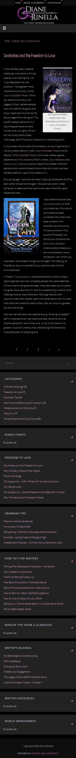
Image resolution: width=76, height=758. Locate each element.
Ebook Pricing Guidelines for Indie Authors (26, 587)
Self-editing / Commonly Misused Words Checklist (30, 532)
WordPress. (51, 753)
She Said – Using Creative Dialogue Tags (25, 537)
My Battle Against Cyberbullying (20, 655)
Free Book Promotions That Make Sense (25, 582)
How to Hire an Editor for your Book (23, 598)
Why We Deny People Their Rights (22, 470)
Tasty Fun (9, 413)
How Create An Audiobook (18, 571)
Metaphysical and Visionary (18, 408)
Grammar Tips (11, 397)
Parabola (37, 753)
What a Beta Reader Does (17, 609)
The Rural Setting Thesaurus (19, 577)
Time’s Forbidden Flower (24, 155)
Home (18, 2)
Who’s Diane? (54, 2)
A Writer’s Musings (13, 386)
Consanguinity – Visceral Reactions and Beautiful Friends (34, 492)
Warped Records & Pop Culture (20, 418)
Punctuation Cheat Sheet (17, 526)
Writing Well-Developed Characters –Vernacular (29, 566)
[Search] (68, 364)
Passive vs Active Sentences (18, 521)
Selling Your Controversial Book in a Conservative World (33, 603)
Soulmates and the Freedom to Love (29, 55)
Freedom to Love (13, 392)
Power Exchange (12, 476)
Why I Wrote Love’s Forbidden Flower (24, 497)
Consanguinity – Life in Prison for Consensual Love (31, 481)
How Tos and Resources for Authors (23, 402)
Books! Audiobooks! (34, 2)
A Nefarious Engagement (17, 671)
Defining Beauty (12, 661)
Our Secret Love (12, 486)
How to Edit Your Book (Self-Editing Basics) (26, 593)
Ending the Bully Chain (16, 666)
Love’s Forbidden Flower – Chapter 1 (23, 682)
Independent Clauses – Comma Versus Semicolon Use (33, 542)
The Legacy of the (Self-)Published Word (25, 677)
